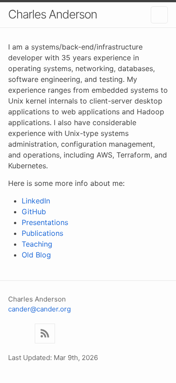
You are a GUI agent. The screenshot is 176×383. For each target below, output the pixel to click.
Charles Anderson (52, 14)
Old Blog (36, 254)
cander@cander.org (39, 309)
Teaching (37, 243)
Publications (42, 233)
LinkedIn (36, 200)
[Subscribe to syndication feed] (45, 334)
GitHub (34, 211)
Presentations (45, 222)
